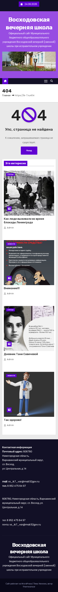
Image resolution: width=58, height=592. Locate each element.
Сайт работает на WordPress (19, 583)
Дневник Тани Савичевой (21, 354)
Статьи (10, 174)
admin (10, 227)
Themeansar (29, 586)
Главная (6, 95)
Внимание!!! (12, 288)
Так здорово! (12, 420)
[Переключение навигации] (46, 81)
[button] (52, 81)
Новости (11, 244)
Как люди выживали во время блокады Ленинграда (24, 220)
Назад (29, 150)
